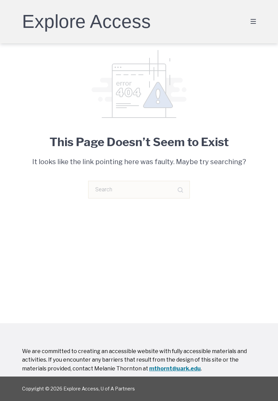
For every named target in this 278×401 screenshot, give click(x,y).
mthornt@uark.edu (175, 368)
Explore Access (86, 21)
